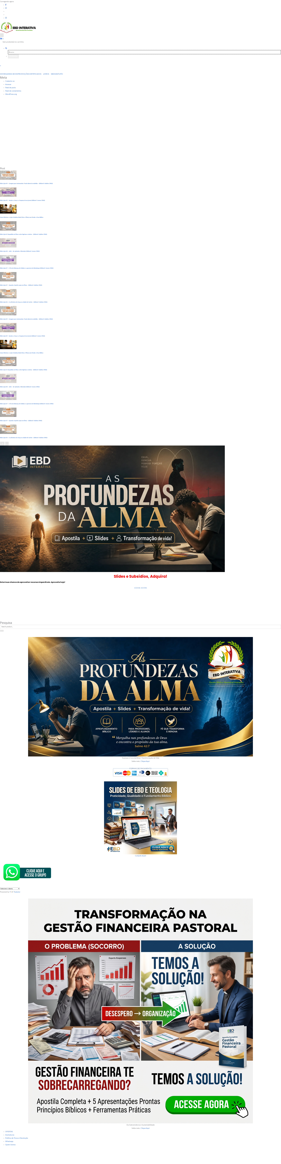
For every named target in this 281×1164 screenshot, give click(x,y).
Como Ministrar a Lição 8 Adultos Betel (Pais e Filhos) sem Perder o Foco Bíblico (21, 217)
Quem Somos (10, 1145)
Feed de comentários (13, 91)
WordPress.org (11, 94)
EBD (52, 74)
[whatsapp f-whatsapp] (6, 8)
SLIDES (8, 74)
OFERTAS (9, 1131)
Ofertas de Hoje (7, 605)
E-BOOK (14, 74)
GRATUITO (58, 74)
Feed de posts (10, 87)
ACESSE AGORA (140, 588)
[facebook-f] (5, 5)
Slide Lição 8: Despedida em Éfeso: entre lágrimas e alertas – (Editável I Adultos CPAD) (23, 234)
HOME (2, 74)
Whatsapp (9, 1141)
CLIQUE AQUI (140, 856)
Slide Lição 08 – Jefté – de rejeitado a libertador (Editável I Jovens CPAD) (20, 251)
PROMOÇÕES (23, 74)
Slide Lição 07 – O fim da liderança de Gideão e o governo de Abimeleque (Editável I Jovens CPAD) (26, 268)
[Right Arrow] (7, 444)
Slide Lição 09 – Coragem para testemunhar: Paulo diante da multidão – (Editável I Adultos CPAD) (26, 183)
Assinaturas (9, 1135)
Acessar (8, 84)
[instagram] (6, 18)
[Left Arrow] (2, 444)
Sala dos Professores (9, 610)
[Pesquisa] (6, 48)
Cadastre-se (9, 81)
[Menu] (2, 35)
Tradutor (17, 892)
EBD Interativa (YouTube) (12, 599)
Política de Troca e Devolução (16, 1138)
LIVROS (46, 74)
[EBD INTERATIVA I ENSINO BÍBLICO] (112, 509)
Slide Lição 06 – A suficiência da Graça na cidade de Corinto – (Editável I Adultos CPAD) (23, 302)
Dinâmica (4, 616)
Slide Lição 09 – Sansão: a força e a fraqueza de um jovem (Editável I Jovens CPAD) (22, 200)
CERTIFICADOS (35, 74)
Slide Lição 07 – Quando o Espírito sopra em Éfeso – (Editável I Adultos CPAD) (21, 285)
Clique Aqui (145, 761)
